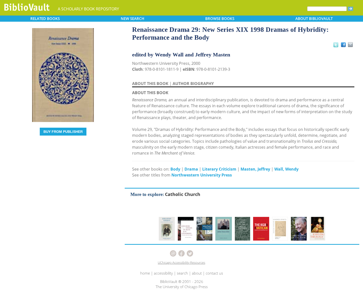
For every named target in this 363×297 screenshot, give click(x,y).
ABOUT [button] (314, 18)
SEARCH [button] (132, 18)
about (197, 273)
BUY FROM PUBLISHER (63, 132)
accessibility (163, 273)
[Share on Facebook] (344, 46)
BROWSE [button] (219, 18)
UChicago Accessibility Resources (181, 262)
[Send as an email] (351, 45)
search (182, 273)
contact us (214, 273)
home (145, 273)
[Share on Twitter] (335, 44)
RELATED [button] (45, 18)
